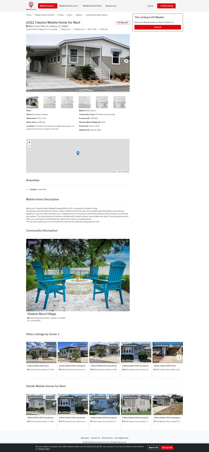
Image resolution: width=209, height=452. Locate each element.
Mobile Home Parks (92, 6)
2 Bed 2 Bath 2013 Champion (167, 418)
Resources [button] (111, 6)
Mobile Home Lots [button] (68, 6)
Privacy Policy (107, 438)
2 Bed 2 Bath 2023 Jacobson (40, 418)
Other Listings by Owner (42, 334)
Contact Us (95, 438)
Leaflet (113, 172)
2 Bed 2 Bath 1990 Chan (165, 366)
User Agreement (121, 438)
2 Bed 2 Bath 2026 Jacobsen (135, 418)
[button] (169, 5)
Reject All (153, 447)
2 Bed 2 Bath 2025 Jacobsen (103, 418)
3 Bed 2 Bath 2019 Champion (72, 366)
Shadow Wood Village (41, 314)
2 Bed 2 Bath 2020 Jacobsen (103, 366)
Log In (150, 6)
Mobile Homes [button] (47, 6)
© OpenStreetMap (123, 172)
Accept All (167, 447)
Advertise (85, 438)
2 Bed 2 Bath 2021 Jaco (38, 366)
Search (157, 27)
